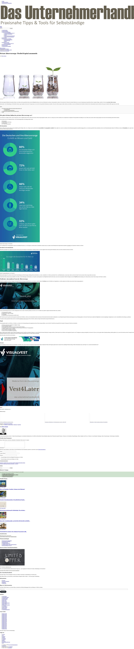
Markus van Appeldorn (6, 604)
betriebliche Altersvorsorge (23, 318)
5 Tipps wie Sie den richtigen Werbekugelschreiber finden (12, 462)
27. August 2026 (2, 497)
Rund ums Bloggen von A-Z (9, 43)
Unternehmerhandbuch (6, 609)
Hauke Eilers (4, 600)
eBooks (5, 41)
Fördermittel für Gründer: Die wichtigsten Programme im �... (13, 531)
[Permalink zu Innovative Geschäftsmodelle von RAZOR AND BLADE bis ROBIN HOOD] (3, 517)
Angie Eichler (4, 596)
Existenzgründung (5, 31)
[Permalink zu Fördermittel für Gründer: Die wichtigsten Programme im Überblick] (3, 528)
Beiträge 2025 (4, 614)
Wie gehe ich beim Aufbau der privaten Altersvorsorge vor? (12, 108)
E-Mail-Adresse (2, 453)
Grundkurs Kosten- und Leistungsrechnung (9, 544)
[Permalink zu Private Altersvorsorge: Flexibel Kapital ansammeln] (31, 98)
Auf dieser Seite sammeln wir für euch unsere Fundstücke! (9, 570)
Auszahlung (69, 245)
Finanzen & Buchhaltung (6, 32)
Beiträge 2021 (4, 618)
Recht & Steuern (5, 45)
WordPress (11, 646)
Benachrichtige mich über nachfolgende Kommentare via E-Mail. (12, 457)
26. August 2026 (2, 508)
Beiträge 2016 (4, 623)
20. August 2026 (2, 529)
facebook (3, 636)
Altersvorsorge (10, 424)
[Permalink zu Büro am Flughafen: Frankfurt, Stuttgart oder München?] (3, 486)
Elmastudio (10, 647)
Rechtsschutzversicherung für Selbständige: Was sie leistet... (12, 510)
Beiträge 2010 (4, 628)
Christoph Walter (5, 598)
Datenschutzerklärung (41, 449)
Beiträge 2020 (4, 619)
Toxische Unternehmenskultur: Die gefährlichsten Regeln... (12, 499)
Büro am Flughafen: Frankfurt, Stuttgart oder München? (12, 489)
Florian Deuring (4, 599)
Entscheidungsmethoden (8, 39)
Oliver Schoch (5, 426)
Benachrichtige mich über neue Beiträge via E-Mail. (9, 459)
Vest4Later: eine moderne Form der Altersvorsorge (10, 111)
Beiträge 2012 (4, 626)
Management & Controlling (6, 38)
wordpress (3, 639)
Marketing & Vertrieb (5, 42)
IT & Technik (4, 37)
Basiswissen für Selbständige (7, 3)
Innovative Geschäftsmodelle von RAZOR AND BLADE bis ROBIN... (15, 520)
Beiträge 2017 (4, 622)
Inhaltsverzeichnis (5, 2)
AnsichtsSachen (4, 30)
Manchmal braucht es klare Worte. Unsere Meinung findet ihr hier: (8, 536)
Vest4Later (15, 424)
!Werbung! (6, 424)
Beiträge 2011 (4, 627)
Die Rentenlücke (7, 109)
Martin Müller (4, 603)
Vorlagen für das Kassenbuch (9, 36)
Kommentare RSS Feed (6, 642)
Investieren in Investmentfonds (9, 110)
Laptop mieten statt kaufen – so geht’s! (9, 463)
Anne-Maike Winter (5, 597)
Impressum (4, 582)
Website (1, 455)
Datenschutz (4, 583)
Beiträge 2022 (4, 617)
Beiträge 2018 (4, 621)
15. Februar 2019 (9, 49)
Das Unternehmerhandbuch (12, 644)
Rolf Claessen (4, 608)
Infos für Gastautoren (5, 581)
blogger (3, 640)
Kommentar (2, 447)
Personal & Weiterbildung (6, 44)
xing (3, 635)
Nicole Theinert (4, 606)
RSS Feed (3, 641)
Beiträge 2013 (4, 625)
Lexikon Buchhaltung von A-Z (9, 33)
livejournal (4, 638)
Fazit (3, 112)
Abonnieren (3, 591)
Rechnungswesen (7, 40)
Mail (3, 643)
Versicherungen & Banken (6, 46)
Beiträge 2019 (4, 620)
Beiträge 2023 (4, 616)
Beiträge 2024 (4, 615)
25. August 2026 (2, 518)
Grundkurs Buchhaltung (6, 543)
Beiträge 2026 (4, 613)
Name (1, 451)
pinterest (3, 637)
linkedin (3, 634)
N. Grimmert (4, 605)
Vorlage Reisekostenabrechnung (9, 35)
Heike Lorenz (4, 601)
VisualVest (19, 424)
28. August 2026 (2, 487)
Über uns (3, 580)
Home (3, 1)
